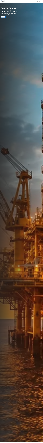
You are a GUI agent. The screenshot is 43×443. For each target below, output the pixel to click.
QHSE (23, 1)
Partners (27, 1)
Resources (16, 1)
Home (8, 1)
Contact (32, 1)
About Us (10, 1)
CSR (25, 1)
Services (13, 1)
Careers (30, 1)
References (20, 1)
